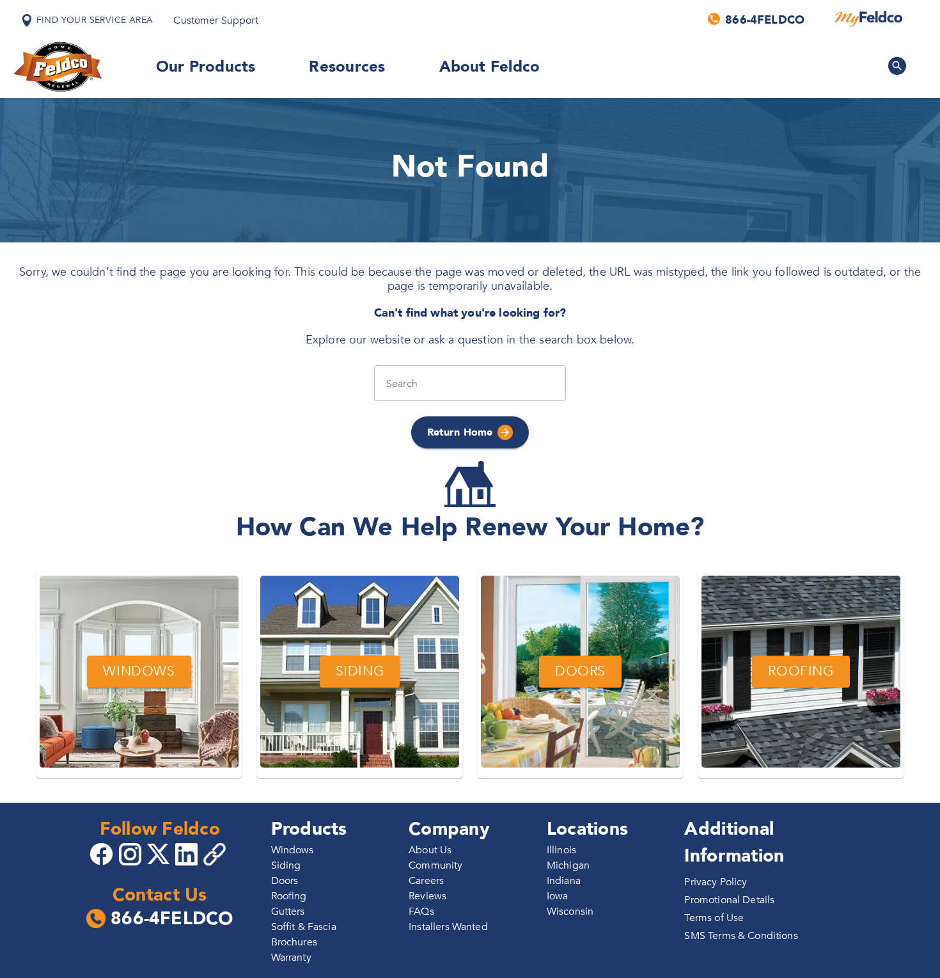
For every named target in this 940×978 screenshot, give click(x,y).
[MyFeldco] (869, 19)
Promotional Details (729, 900)
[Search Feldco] (897, 66)
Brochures (294, 942)
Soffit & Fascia (303, 927)
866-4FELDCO (172, 919)
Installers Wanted (448, 927)
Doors (285, 881)
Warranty (291, 957)
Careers (426, 881)
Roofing (289, 896)
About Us (430, 850)
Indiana (564, 881)
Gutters (288, 911)
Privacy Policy (715, 882)
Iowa (557, 896)
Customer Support (215, 20)
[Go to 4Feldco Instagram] (132, 853)
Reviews (427, 896)
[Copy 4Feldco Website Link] (216, 854)
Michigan (568, 865)
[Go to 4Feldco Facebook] (103, 853)
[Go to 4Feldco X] (160, 853)
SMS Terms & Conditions (740, 936)
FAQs (421, 911)
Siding (286, 865)
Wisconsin (570, 911)
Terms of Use (714, 918)
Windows (292, 850)
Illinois (561, 850)
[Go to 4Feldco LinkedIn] (188, 853)
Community (435, 865)
